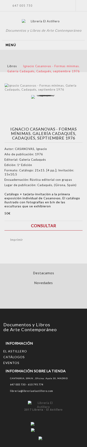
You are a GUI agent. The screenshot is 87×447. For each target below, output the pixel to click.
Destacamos (43, 273)
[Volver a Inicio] (40, 61)
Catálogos (14, 357)
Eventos (11, 363)
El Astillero (15, 351)
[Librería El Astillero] (43, 22)
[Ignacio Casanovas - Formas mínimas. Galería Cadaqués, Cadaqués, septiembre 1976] (44, 108)
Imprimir (16, 239)
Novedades (43, 283)
